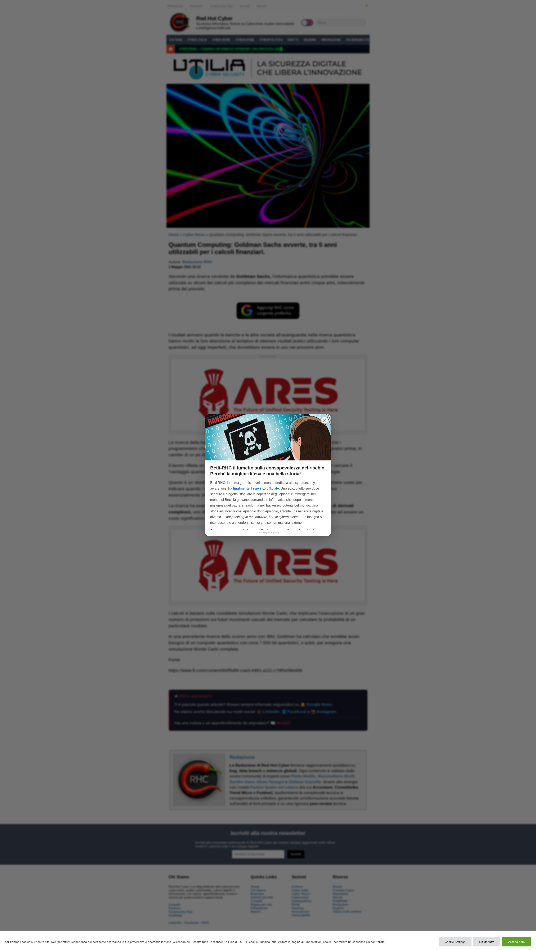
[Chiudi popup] (324, 420)
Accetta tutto (516, 942)
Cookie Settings (455, 942)
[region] (268, 940)
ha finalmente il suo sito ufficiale (253, 488)
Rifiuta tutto (486, 942)
